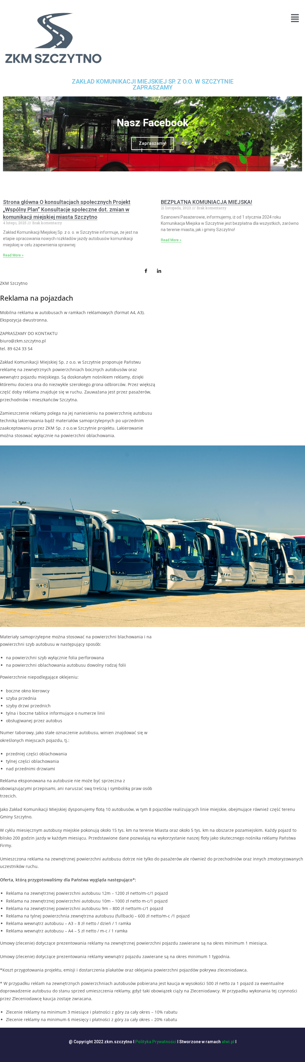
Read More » (13, 255)
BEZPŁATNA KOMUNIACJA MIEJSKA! (206, 202)
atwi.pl (228, 1041)
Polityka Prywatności (155, 1041)
